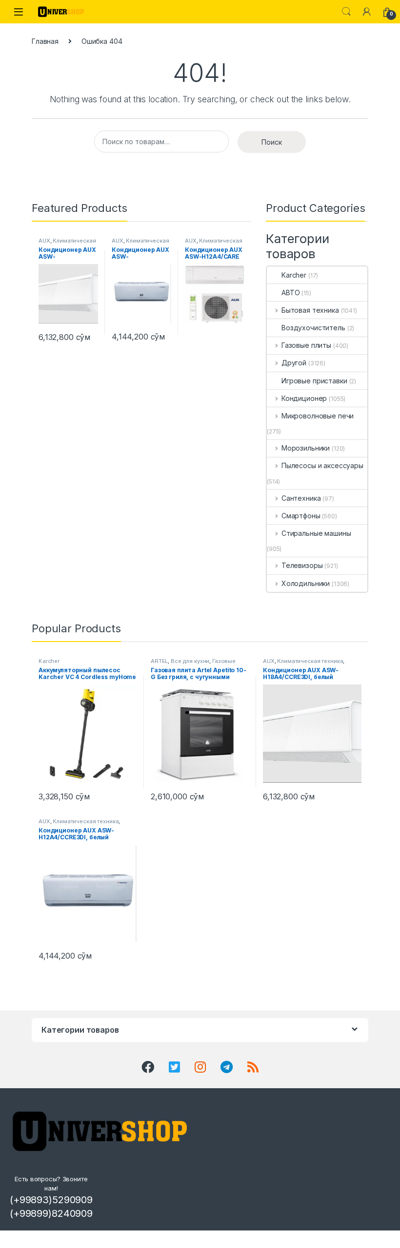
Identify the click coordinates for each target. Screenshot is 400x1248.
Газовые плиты (306, 345)
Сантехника (300, 498)
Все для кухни (190, 661)
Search (346, 11)
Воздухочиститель (313, 327)
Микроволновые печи (317, 416)
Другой (293, 363)
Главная (45, 41)
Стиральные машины (316, 533)
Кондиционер (304, 398)
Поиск (271, 142)
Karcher (293, 275)
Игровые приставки (314, 381)
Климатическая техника (67, 243)
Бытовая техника (310, 310)
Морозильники (305, 448)
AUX (44, 240)
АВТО (290, 292)
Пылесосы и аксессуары (322, 465)
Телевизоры (301, 565)
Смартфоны (300, 515)
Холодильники (305, 583)
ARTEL (159, 661)
